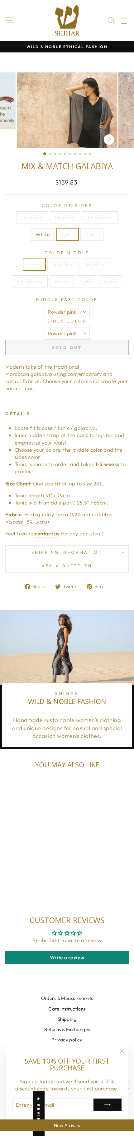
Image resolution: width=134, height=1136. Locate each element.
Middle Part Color (67, 299)
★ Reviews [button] (38, 1113)
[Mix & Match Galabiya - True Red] (10, 875)
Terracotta (100, 217)
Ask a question (67, 565)
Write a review (67, 957)
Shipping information (67, 552)
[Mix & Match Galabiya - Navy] (10, 882)
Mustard (65, 217)
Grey (68, 234)
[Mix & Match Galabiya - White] (32, 875)
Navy (34, 264)
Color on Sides (67, 205)
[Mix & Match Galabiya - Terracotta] (25, 875)
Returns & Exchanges (67, 1029)
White (43, 234)
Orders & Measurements (67, 998)
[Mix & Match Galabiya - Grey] (39, 875)
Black (91, 234)
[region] (67, 1125)
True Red (32, 217)
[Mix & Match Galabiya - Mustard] (18, 875)
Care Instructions (66, 1009)
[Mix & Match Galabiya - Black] (46, 875)
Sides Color (67, 320)
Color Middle (67, 252)
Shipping (67, 1019)
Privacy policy (67, 1040)
